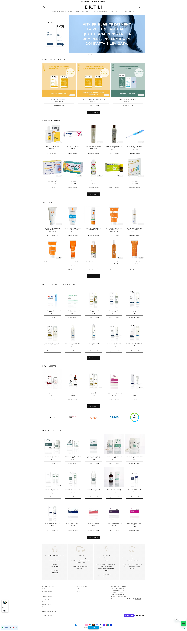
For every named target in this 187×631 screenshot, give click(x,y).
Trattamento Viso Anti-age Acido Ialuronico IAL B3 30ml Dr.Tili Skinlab (52, 344)
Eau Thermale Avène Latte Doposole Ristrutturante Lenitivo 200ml (52, 229)
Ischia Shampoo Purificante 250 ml (93, 146)
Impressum (45, 606)
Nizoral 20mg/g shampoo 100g (52, 146)
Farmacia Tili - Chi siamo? (48, 586)
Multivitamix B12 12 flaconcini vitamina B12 (72, 180)
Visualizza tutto (93, 112)
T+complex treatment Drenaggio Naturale (128, 99)
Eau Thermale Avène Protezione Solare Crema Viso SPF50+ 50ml (114, 229)
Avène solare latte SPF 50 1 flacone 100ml (72, 262)
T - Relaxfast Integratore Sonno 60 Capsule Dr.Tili (73, 311)
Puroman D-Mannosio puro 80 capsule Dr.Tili (73, 457)
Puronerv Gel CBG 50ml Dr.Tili (134, 489)
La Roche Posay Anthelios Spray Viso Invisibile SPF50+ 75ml (93, 229)
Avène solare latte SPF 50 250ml (134, 261)
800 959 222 (138, 599)
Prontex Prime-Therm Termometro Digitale (134, 147)
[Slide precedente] (88, 54)
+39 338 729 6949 (121, 597)
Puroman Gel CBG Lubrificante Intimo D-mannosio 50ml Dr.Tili (73, 490)
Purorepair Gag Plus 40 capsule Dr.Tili (114, 523)
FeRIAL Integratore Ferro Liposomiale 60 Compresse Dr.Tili (52, 392)
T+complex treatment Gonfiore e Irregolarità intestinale (93, 99)
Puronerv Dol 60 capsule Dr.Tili (72, 523)
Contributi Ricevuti (46, 604)
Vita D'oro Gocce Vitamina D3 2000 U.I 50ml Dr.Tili (73, 392)
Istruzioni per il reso (47, 591)
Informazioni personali (82, 586)
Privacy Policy (45, 599)
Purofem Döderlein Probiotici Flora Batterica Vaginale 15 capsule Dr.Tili (114, 392)
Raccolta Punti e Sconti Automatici (85, 594)
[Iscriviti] (67, 615)
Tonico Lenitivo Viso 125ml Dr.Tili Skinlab (114, 344)
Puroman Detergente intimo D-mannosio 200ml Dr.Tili (93, 490)
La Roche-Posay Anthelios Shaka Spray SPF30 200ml (93, 262)
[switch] (4, 611)
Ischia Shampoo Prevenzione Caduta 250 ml (114, 147)
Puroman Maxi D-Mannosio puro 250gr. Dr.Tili (134, 457)
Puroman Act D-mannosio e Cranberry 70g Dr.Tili (114, 457)
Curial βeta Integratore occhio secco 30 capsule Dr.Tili (52, 311)
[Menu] (7, 601)
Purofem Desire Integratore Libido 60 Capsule (135, 524)
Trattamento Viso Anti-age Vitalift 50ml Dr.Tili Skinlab (93, 392)
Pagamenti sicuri (46, 594)
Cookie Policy (45, 601)
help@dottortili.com (120, 594)
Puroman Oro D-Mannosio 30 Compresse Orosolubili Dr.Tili (93, 457)
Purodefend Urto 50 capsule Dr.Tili (93, 523)
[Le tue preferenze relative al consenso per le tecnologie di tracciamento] (184, 628)
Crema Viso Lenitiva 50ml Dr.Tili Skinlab (134, 343)
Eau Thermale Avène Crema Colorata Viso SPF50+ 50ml (52, 262)
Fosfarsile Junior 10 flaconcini (114, 180)
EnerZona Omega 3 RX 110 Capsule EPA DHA (93, 180)
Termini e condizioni (47, 596)
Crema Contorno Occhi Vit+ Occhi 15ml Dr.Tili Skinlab (134, 392)
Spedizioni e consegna (47, 588)
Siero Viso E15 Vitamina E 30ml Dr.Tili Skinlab (114, 311)
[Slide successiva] (94, 54)
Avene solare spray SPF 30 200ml (114, 261)
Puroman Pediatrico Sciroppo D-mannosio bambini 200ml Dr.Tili (114, 490)
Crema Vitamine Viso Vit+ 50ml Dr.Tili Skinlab (135, 311)
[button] (44, 7)
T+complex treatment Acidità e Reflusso (59, 99)
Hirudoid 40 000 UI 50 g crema (73, 146)
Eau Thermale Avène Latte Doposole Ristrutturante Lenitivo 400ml (134, 229)
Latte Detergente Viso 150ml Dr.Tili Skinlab (93, 344)
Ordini (78, 588)
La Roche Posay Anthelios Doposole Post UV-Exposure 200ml (73, 229)
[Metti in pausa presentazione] (98, 54)
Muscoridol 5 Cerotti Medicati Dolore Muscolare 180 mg (134, 180)
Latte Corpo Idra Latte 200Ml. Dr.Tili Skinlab (72, 344)
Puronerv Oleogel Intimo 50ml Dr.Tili (52, 523)
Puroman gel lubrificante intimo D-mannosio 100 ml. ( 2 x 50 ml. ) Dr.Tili (52, 490)
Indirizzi (78, 591)
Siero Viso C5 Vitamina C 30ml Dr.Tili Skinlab (93, 311)
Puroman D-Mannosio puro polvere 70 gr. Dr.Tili (52, 457)
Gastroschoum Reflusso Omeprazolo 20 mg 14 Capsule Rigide (52, 180)
